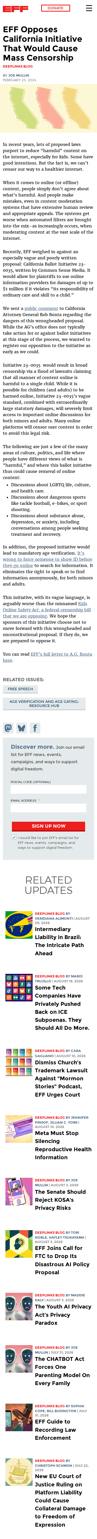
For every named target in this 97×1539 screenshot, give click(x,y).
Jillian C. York (64, 1122)
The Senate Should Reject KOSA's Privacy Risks (60, 1200)
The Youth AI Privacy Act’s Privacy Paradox (63, 1314)
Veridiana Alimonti (54, 918)
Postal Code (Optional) (30, 782)
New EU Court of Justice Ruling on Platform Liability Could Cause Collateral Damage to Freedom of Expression (60, 1500)
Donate (55, 8)
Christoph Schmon (53, 1466)
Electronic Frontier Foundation (17, 9)
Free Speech (20, 689)
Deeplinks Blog (50, 914)
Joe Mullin (18, 75)
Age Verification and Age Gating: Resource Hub (44, 703)
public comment (41, 308)
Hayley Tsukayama (66, 1237)
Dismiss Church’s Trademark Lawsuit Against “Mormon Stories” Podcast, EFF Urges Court (61, 1078)
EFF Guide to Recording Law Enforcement (55, 1429)
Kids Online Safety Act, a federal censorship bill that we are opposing (47, 610)
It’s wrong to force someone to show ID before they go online (47, 559)
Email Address (23, 800)
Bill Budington (61, 1411)
